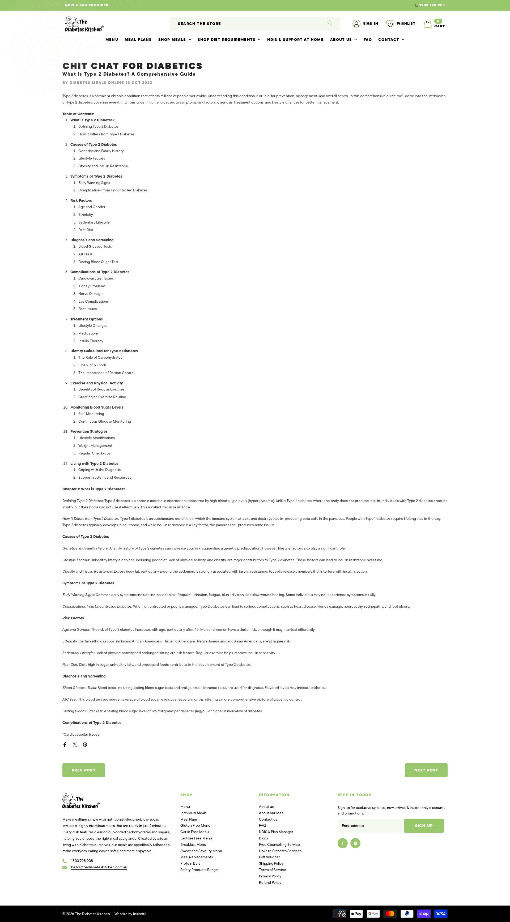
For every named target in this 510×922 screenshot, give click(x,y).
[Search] (255, 24)
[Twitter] (75, 744)
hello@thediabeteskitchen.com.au (99, 867)
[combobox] (245, 24)
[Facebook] (64, 744)
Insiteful (139, 914)
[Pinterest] (85, 744)
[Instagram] (355, 843)
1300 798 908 (192, 5)
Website (121, 914)
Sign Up (424, 826)
